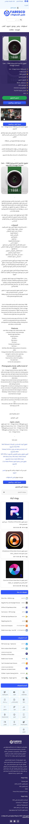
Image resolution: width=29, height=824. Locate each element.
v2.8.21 (23, 678)
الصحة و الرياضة (5, 717)
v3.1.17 (23, 644)
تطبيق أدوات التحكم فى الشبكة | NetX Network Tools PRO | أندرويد (14, 445)
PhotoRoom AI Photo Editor (7, 654)
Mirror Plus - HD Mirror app (7, 598)
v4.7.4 (23, 612)
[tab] (14, 492)
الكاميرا (5, 709)
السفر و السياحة (24, 724)
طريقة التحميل (19, 1)
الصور (14, 717)
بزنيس (24, 709)
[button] (24, 26)
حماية (24, 702)
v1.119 (23, 663)
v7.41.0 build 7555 (21, 626)
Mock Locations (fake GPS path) (8, 648)
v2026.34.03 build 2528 (6, 652)
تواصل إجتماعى (14, 702)
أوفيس (5, 724)
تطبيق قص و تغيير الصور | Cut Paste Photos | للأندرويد (14, 462)
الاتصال (14, 724)
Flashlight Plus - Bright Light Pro (9, 678)
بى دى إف (5, 702)
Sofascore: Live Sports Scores (8, 669)
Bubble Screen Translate (7, 659)
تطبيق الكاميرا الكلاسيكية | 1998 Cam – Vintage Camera (14, 64)
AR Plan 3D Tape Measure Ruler (8, 607)
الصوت (14, 695)
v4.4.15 (23, 598)
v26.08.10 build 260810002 (7, 667)
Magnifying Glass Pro (6, 621)
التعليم (24, 732)
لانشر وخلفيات (5, 695)
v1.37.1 (23, 648)
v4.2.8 (23, 621)
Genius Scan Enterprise (6, 626)
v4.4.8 (23, 658)
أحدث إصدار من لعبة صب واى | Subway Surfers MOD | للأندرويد (14, 450)
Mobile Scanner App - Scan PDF (8, 630)
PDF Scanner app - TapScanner (8, 644)
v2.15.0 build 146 (21, 630)
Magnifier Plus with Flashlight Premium (10, 603)
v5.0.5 (23, 607)
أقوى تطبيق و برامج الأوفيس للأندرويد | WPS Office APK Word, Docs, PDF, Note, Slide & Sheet (14, 455)
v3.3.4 (23, 616)
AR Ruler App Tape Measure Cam (9, 616)
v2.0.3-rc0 (22, 673)
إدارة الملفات (24, 695)
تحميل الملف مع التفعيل (14, 103)
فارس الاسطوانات (10, 477)
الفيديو (24, 717)
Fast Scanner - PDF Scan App (8, 612)
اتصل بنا (26, 5)
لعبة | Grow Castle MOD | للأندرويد (14, 459)
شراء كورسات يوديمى (10, 1)
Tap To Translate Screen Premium (9, 663)
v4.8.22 (23, 603)
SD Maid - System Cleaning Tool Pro (9, 673)
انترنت (14, 709)
